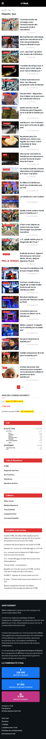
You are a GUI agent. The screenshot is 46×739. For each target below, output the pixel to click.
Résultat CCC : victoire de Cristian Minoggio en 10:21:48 (23, 548)
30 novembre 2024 (33, 118)
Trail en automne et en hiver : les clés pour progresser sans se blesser (32, 82)
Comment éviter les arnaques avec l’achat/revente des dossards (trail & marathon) (28, 24)
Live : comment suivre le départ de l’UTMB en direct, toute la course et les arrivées (22, 553)
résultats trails (8, 298)
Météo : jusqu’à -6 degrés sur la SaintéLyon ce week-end (32, 327)
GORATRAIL (6, 52)
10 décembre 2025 (33, 74)
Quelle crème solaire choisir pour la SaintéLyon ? (32, 211)
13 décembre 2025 (33, 130)
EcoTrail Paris (9, 475)
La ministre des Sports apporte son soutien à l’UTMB (22, 545)
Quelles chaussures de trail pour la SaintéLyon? (32, 354)
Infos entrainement (9, 66)
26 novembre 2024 (33, 149)
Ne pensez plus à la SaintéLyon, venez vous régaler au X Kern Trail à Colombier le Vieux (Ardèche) (30, 141)
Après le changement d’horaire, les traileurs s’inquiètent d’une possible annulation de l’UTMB (21, 587)
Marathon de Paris (11, 483)
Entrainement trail (8, 734)
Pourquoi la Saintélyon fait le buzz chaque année (31, 269)
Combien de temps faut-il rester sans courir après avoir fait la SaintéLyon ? (31, 68)
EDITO (5, 20)
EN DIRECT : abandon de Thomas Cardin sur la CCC (21, 575)
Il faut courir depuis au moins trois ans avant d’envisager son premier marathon (30, 228)
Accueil (4, 10)
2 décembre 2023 (33, 333)
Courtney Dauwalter (11, 518)
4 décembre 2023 (33, 274)
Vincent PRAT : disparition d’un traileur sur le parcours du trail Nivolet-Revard (32, 96)
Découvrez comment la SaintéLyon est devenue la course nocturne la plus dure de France (31, 158)
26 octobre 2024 (33, 216)
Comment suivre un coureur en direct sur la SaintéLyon (30, 313)
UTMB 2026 (6, 406)
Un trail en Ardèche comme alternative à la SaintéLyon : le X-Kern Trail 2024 (32, 171)
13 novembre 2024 (33, 164)
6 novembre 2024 (33, 191)
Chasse (10, 436)
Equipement (7, 123)
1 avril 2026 (31, 57)
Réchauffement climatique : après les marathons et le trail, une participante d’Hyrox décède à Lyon (32, 41)
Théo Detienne (9, 510)
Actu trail (5, 718)
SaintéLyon (8, 479)
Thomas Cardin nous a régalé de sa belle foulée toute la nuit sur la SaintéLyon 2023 (30, 286)
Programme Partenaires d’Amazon (29, 650)
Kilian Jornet (9, 501)
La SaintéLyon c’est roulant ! (32, 197)
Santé (10, 442)
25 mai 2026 (31, 47)
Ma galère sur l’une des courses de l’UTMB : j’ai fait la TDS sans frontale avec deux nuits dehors (22, 570)
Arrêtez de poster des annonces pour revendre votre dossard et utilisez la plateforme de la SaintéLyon (31, 372)
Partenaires (6, 708)
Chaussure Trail (10, 447)
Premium (10, 439)
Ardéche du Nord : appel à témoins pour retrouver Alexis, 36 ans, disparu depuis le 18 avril (31, 257)
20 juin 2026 (31, 33)
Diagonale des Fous (11, 470)
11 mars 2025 (32, 177)
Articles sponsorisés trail (11, 711)
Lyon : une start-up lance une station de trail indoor (31, 53)
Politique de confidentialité (12, 730)
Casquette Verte (10, 514)
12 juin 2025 (31, 102)
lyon (13, 10)
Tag (9, 10)
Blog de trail (9, 429)
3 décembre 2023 (33, 293)
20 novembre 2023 (33, 380)
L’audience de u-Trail (9, 727)
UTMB (6, 466)
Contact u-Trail (7, 706)
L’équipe (5, 724)
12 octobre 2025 (33, 88)
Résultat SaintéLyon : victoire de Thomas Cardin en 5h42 (31, 299)
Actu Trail (6, 37)
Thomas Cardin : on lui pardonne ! (15, 565)
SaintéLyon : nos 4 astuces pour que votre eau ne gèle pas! (32, 125)
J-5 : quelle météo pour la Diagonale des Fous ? (31, 240)
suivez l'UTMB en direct (14, 401)
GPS (7, 449)
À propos (5, 721)
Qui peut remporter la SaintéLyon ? (29, 340)
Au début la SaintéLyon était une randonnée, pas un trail (31, 185)
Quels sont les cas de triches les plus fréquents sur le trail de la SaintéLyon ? (31, 111)
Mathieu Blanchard (11, 505)
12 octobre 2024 (33, 235)
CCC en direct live (27, 411)
